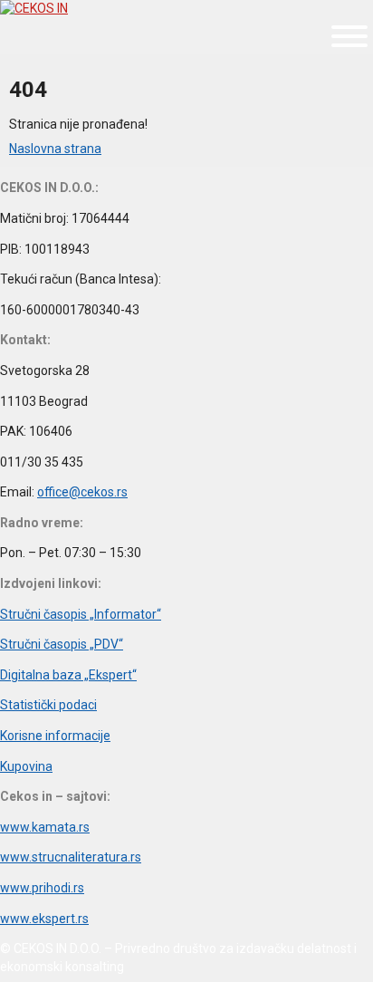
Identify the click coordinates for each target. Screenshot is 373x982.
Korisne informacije (55, 735)
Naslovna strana (55, 148)
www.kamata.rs (45, 827)
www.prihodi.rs (42, 888)
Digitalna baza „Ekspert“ (68, 675)
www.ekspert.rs (44, 918)
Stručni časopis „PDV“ (61, 644)
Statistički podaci (48, 705)
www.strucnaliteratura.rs (70, 857)
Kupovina (26, 766)
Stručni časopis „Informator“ (80, 614)
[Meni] (349, 36)
